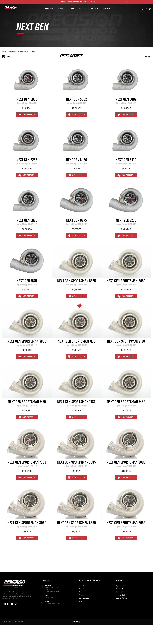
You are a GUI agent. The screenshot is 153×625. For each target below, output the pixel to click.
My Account (120, 586)
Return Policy (121, 589)
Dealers (82, 589)
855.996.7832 (49, 597)
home (4, 51)
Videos (82, 595)
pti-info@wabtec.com (52, 604)
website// (76, 621)
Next (126, 2)
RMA (81, 601)
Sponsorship (84, 598)
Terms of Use (121, 592)
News (81, 592)
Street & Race (22, 51)
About (81, 586)
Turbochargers (12, 51)
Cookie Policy (121, 598)
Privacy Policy (121, 595)
